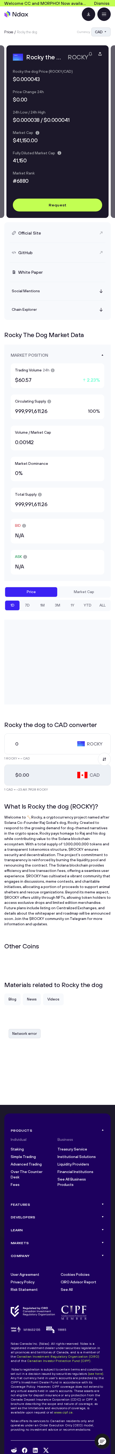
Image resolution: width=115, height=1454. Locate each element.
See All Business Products (71, 1182)
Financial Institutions (75, 1171)
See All (67, 1289)
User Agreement (25, 1274)
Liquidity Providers (73, 1164)
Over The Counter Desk (27, 1174)
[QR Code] (88, 14)
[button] (102, 1441)
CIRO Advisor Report (78, 1282)
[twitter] (46, 1450)
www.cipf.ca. (63, 1412)
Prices (8, 32)
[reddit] (14, 1450)
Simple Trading (23, 1156)
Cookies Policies (75, 1274)
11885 (62, 1330)
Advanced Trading (26, 1164)
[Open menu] (104, 14)
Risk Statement (24, 1289)
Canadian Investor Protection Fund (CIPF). (59, 1361)
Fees (15, 1184)
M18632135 (32, 1330)
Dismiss (101, 3)
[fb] (24, 1450)
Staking (17, 1149)
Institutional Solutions (76, 1156)
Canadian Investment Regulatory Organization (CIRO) (58, 1356)
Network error (24, 1033)
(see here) (95, 1374)
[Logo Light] (16, 14)
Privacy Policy (22, 1282)
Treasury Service (72, 1149)
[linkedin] (35, 1450)
